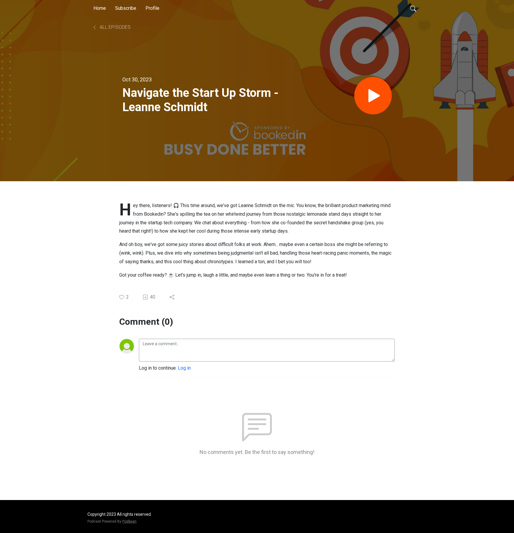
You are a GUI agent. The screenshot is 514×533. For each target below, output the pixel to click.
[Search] (413, 8)
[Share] (172, 297)
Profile (152, 8)
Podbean (129, 521)
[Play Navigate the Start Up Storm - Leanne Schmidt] (373, 95)
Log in (184, 368)
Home (99, 8)
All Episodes (114, 27)
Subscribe (125, 8)
